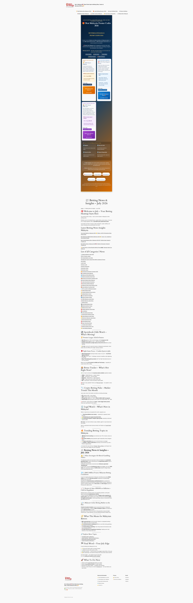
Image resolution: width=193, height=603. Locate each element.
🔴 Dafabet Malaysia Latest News (88, 309)
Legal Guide (108, 425)
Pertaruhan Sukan (84, 269)
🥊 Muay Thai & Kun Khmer (86, 323)
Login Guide (83, 263)
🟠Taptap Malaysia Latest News (87, 316)
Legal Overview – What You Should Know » (90, 538)
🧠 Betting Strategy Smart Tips (87, 326)
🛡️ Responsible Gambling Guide (87, 314)
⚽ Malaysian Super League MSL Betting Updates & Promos (93, 259)
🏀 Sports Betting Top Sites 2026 (87, 287)
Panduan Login (84, 264)
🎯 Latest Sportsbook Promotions (88, 281)
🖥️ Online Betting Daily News (87, 312)
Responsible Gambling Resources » (89, 539)
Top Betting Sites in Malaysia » (88, 536)
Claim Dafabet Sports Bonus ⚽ (89, 90)
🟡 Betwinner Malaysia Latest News (88, 317)
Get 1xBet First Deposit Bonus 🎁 (104, 96)
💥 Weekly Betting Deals (86, 290)
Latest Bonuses (91, 562)
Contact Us (99, 566)
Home (82, 208)
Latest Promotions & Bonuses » (88, 540)
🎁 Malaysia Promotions (88, 174)
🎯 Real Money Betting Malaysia (87, 283)
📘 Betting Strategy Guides (86, 297)
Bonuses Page (100, 382)
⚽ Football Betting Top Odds (87, 257)
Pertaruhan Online (84, 268)
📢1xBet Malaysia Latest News (87, 300)
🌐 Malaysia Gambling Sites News (88, 276)
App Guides (83, 261)
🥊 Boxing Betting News (86, 321)
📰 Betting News (84, 302)
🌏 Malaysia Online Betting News (87, 275)
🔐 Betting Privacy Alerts (86, 307)
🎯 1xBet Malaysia (106, 174)
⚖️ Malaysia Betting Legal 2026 (87, 254)
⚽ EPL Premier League (85, 256)
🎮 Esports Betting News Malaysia (88, 280)
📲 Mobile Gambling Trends (86, 305)
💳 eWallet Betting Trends (86, 293)
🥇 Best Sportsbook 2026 (86, 319)
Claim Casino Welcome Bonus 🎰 (89, 135)
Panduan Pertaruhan (85, 266)
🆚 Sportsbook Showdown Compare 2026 (89, 271)
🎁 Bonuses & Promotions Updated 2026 (89, 278)
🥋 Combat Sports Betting (86, 324)
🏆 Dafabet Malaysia (97, 174)
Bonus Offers (100, 446)
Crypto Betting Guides (89, 564)
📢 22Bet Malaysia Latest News (87, 299)
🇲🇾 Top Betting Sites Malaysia (87, 273)
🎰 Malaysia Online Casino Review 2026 (89, 285)
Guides (95, 446)
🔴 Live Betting (84, 311)
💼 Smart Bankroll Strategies (87, 295)
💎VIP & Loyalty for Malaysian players (88, 288)
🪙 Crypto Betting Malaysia (86, 328)
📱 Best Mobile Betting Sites (86, 304)
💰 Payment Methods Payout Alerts (88, 292)
